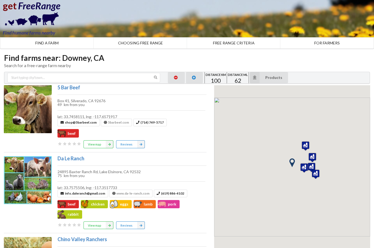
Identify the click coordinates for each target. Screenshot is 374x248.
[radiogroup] (69, 144)
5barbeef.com (118, 122)
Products (273, 77)
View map (94, 144)
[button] (292, 162)
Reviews (126, 144)
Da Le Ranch (70, 158)
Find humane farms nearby (29, 33)
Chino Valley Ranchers (82, 239)
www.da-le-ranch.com (132, 193)
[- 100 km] (176, 77)
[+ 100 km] (194, 77)
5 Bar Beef (68, 87)
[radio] (59, 144)
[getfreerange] (30, 20)
